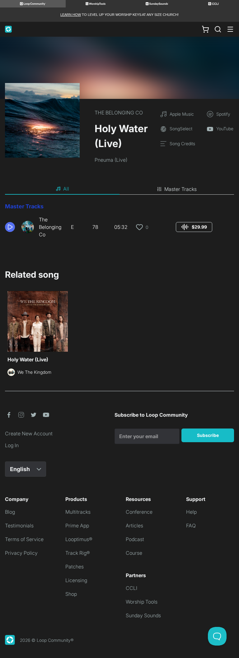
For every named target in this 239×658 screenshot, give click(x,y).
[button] (10, 227)
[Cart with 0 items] (205, 29)
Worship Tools (141, 602)
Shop (71, 594)
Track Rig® (77, 553)
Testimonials (19, 525)
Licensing (76, 580)
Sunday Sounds (143, 615)
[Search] (218, 29)
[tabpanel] (119, 222)
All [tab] (66, 189)
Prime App (77, 525)
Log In (12, 445)
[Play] (10, 227)
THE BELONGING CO (119, 112)
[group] (194, 227)
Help (191, 512)
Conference (139, 512)
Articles (134, 525)
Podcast (135, 539)
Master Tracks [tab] (180, 189)
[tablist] (119, 189)
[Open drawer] (230, 29)
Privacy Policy (21, 553)
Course (134, 553)
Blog (10, 512)
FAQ (191, 525)
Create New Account (29, 433)
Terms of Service (24, 539)
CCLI (131, 588)
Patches (74, 566)
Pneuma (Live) (111, 160)
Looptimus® (78, 539)
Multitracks (78, 512)
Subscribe (208, 435)
